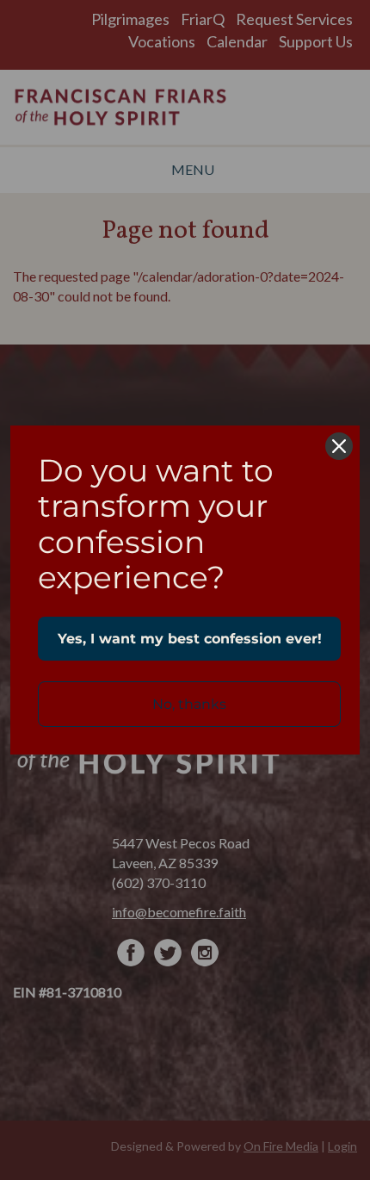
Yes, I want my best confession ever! (190, 638)
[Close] (339, 446)
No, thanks (189, 704)
